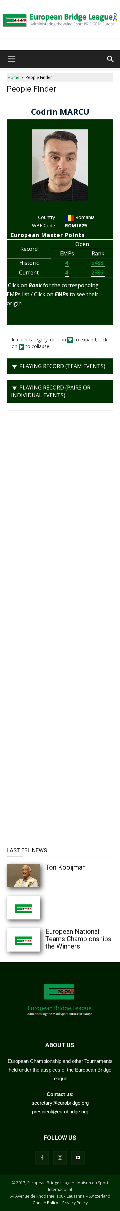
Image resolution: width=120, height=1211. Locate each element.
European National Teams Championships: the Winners (79, 938)
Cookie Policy (45, 1203)
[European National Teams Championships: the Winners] (37, 940)
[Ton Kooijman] (37, 875)
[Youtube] (78, 1158)
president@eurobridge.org (60, 1111)
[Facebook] (42, 1158)
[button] (11, 59)
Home (13, 77)
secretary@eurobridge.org (60, 1103)
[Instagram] (60, 1158)
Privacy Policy (75, 1203)
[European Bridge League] (60, 19)
